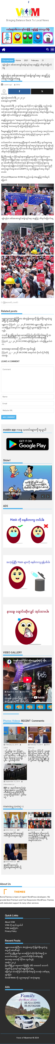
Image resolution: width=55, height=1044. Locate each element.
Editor (18, 85)
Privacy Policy (10, 931)
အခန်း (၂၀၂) (10, 962)
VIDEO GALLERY (12, 652)
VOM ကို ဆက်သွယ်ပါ (14, 925)
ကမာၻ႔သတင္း (13, 806)
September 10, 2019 (13, 781)
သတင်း (15, 302)
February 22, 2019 (12, 745)
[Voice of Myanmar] (3, 49)
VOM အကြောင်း (11, 928)
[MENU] (52, 49)
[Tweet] (42, 91)
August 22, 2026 (13, 692)
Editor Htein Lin (9, 784)
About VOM (10, 922)
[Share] (19, 91)
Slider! (6, 460)
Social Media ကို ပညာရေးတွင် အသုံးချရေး (22, 978)
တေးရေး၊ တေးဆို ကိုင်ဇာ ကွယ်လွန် (19, 959)
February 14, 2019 (36, 745)
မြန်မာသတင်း (7, 302)
